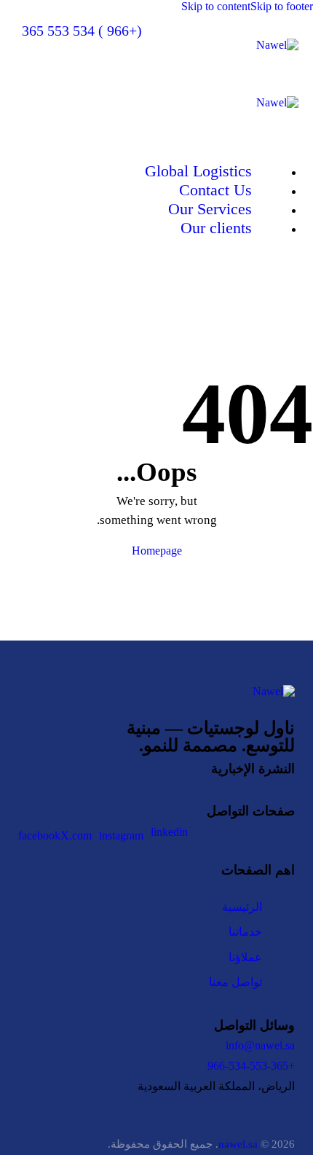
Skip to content (215, 6)
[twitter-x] (281, 284)
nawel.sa (238, 1144)
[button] (38, 58)
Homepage (157, 550)
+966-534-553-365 (251, 1066)
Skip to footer (281, 6)
